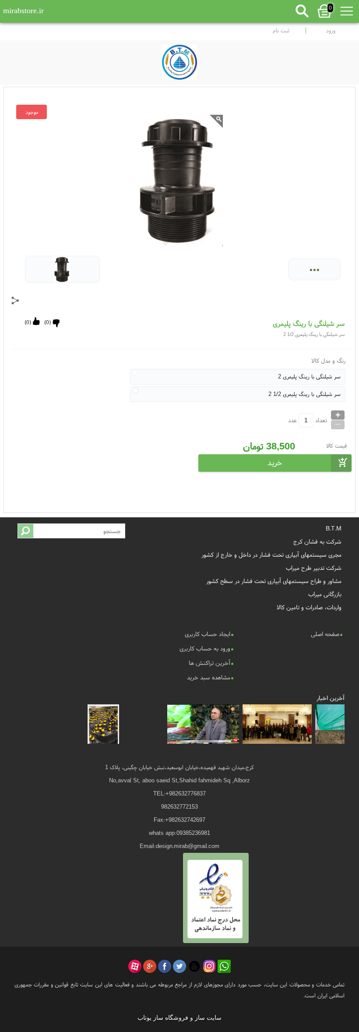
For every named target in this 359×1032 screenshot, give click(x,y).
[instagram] (209, 966)
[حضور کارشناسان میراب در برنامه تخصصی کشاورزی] (203, 724)
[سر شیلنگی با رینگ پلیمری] (179, 60)
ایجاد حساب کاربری (207, 633)
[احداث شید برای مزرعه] (330, 724)
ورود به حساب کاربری (205, 648)
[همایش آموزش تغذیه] (277, 724)
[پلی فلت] (103, 724)
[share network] (15, 300)
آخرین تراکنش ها (209, 662)
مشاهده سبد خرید (208, 677)
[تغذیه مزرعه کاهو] (143, 724)
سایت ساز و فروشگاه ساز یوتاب (179, 1017)
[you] (194, 966)
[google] (149, 966)
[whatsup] (224, 966)
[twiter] (179, 966)
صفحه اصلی (325, 633)
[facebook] (164, 966)
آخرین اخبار (331, 697)
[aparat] (134, 966)
